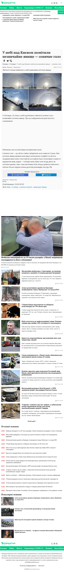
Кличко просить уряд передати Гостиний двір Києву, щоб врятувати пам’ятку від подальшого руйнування (30, 461)
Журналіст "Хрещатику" (14, 67)
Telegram (47, 175)
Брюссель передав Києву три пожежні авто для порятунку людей (26, 453)
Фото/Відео (59, 8)
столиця (14, 187)
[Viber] (10, 60)
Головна (3, 8)
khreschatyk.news (34, 569)
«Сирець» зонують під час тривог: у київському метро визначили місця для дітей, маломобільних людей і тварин (31, 470)
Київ (8, 187)
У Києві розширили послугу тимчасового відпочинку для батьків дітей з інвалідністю (32, 479)
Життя (19, 8)
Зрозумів (61, 12)
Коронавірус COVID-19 (33, 8)
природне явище (40, 187)
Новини (49, 8)
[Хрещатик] (8, 3)
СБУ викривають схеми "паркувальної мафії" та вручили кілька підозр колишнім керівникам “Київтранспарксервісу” (15, 19)
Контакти (41, 565)
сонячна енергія (25, 187)
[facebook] (52, 3)
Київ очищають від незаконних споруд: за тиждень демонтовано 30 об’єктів (29, 486)
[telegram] (54, 3)
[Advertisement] (32, 36)
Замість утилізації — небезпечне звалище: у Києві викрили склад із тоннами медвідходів (33, 475)
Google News (19, 175)
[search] (61, 2)
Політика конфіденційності (28, 565)
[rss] (57, 3)
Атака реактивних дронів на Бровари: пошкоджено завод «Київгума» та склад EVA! (31, 440)
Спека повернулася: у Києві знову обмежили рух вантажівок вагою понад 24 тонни (31, 457)
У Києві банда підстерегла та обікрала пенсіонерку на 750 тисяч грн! (27, 444)
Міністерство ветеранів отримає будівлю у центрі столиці (46, 19)
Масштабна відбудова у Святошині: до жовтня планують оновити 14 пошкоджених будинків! (31, 435)
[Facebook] (4, 60)
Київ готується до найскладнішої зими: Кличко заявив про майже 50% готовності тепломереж (31, 448)
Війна (11, 8)
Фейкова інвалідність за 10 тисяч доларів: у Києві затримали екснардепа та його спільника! (34, 431)
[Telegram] (7, 60)
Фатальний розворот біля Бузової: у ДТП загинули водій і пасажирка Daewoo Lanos (31, 466)
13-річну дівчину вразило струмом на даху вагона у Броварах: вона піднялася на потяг (32, 483)
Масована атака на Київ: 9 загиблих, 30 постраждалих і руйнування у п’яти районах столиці (34, 490)
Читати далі (31, 421)
